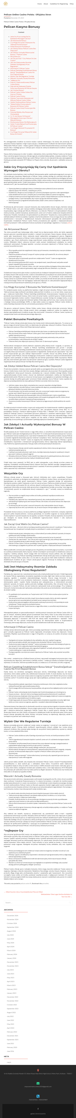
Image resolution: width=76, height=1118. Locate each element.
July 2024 (10, 935)
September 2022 (12, 1008)
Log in (9, 1062)
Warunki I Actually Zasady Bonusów (22, 78)
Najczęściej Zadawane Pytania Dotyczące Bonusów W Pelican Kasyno (23, 87)
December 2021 (12, 1036)
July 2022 (10, 1016)
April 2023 (10, 981)
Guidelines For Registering (59, 4)
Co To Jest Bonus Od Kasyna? (20, 116)
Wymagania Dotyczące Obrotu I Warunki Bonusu (21, 119)
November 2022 (12, 1001)
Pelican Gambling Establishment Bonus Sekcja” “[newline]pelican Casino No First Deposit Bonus (23, 72)
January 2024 (11, 958)
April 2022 (10, 1028)
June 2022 (10, 1020)
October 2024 (12, 923)
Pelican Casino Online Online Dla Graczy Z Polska (21, 93)
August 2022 (11, 1012)
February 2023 (12, 989)
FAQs (72, 4)
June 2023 (10, 974)
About (46, 4)
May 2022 (10, 1024)
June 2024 (10, 939)
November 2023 (12, 966)
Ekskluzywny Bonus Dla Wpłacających (23, 122)
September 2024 (12, 927)
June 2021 (10, 1043)
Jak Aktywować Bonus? (18, 40)
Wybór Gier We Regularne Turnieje (22, 76)
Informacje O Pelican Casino (19, 68)
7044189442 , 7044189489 (38, 1100)
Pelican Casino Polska (17, 96)
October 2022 (12, 1005)
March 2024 (11, 950)
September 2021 (12, 1039)
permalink (45, 883)
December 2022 (12, 997)
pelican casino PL (25, 883)
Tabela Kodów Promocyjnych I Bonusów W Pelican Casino (20, 105)
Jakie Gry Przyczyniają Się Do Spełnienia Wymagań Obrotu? (20, 37)
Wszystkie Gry (15, 56)
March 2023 (11, 985)
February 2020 (12, 1047)
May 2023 (10, 977)
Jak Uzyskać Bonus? (17, 90)
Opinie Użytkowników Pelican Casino (23, 102)
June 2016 (10, 1051)
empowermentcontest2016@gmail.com (38, 1086)
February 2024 (12, 954)
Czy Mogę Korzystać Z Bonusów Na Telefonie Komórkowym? (22, 43)
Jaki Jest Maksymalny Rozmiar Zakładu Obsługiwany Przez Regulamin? (20, 64)
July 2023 (10, 970)
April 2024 (10, 946)
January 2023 (11, 993)
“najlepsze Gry (15, 80)
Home (39, 4)
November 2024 (12, 919)
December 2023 (12, 962)
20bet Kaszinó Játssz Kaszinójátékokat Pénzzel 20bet (23, 892)
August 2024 (11, 931)
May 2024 (10, 943)
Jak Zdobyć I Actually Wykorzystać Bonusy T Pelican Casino (22, 53)
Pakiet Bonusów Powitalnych (20, 46)
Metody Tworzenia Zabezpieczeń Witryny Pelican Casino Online (21, 99)
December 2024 (12, 915)
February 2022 (12, 1032)
